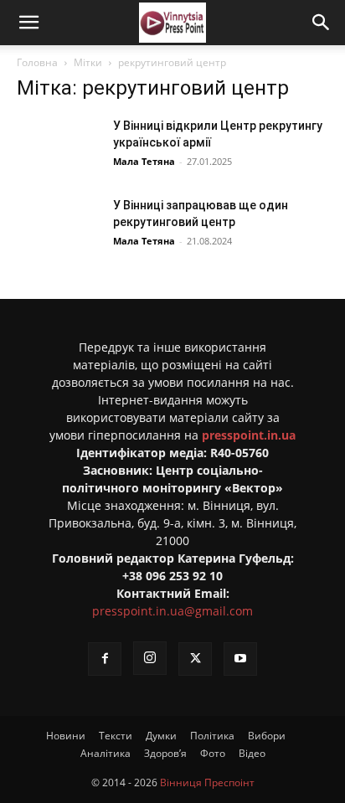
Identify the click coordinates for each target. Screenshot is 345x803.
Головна (37, 62)
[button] (28, 22)
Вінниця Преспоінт (207, 782)
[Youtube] (240, 659)
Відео (252, 753)
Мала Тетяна (144, 161)
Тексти (115, 735)
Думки (161, 735)
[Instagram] (150, 658)
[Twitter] (195, 659)
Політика (212, 735)
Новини (65, 735)
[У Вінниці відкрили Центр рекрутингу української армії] (58, 146)
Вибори (267, 735)
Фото (212, 753)
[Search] (321, 22)
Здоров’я (165, 753)
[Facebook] (104, 659)
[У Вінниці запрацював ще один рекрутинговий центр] (58, 226)
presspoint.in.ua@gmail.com (172, 611)
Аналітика (105, 753)
